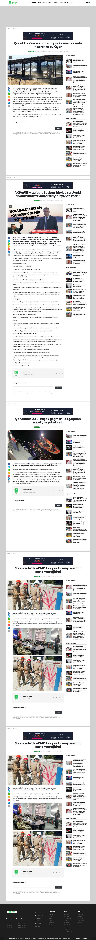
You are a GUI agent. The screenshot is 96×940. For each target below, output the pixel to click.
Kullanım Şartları (22, 924)
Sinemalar (66, 926)
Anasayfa (9, 28)
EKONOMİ (55, 3)
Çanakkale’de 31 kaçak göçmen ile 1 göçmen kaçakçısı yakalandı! (79, 148)
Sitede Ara (80, 914)
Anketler (80, 916)
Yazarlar (38, 918)
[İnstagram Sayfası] (12, 918)
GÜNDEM (33, 3)
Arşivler (38, 921)
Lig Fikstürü (66, 922)
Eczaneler (66, 920)
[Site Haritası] (22, 918)
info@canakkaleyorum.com (29, 374)
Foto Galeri (39, 913)
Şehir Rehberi (67, 930)
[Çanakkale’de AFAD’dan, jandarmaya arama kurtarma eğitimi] (35, 594)
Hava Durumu (67, 914)
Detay (78, 938)
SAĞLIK (61, 3)
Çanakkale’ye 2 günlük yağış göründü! (79, 136)
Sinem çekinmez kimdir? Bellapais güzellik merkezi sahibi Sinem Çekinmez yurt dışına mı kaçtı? (80, 102)
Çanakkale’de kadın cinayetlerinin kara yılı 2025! (79, 60)
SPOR (49, 3)
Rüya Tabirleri (81, 920)
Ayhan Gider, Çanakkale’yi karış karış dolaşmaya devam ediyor (80, 153)
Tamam (85, 938)
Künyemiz (38, 923)
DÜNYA (39, 3)
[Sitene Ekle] (24, 918)
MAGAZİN (44, 3)
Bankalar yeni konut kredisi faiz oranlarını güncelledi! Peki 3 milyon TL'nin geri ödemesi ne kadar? (79, 88)
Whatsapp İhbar (22, 925)
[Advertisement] (48, 16)
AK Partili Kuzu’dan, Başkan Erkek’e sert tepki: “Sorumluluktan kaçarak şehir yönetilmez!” (80, 124)
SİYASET (66, 3)
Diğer (71, 3)
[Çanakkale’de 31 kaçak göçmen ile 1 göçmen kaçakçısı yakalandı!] (35, 445)
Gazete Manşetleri (68, 931)
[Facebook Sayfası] (7, 918)
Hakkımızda (9, 924)
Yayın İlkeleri (9, 925)
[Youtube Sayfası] (15, 918)
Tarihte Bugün (67, 924)
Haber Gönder (21, 927)
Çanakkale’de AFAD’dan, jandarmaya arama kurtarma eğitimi (79, 142)
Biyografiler (80, 918)
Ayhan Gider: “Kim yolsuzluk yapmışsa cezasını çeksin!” (78, 130)
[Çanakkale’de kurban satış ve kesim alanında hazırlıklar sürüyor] (35, 69)
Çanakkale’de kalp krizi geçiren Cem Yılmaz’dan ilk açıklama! (79, 95)
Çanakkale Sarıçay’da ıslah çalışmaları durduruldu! (79, 159)
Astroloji (80, 922)
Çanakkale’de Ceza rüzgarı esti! (78, 71)
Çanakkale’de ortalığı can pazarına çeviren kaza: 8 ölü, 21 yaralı (80, 165)
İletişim (38, 926)
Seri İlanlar (66, 928)
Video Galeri (39, 915)
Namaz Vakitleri (67, 918)
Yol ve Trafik (66, 916)
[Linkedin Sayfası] (17, 918)
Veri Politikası (10, 927)
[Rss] (19, 918)
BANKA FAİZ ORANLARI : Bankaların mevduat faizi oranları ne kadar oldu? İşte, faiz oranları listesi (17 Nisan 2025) (80, 79)
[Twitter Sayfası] (10, 918)
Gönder (58, 128)
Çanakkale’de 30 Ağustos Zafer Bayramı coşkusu (80, 66)
